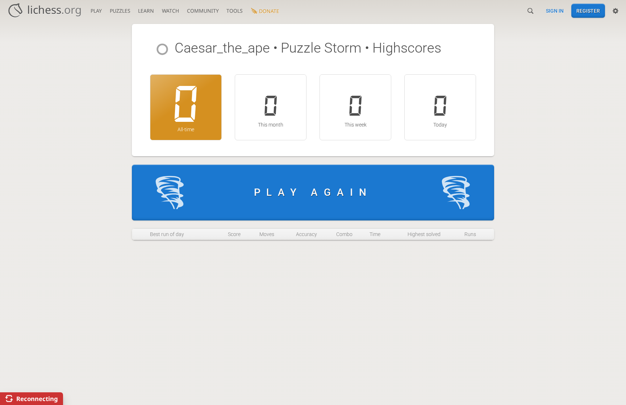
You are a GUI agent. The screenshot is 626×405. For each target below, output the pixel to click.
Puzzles (120, 10)
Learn (146, 10)
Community (203, 10)
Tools (234, 10)
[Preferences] (615, 11)
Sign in (555, 11)
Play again (313, 192)
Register (588, 11)
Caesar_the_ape (222, 48)
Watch (170, 10)
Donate (269, 11)
